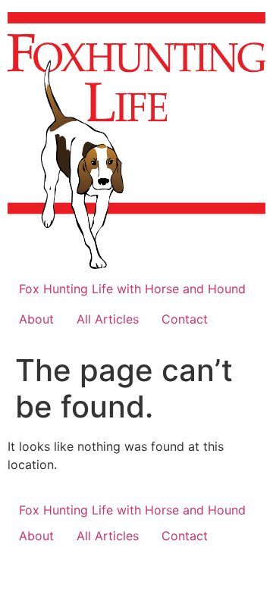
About (36, 319)
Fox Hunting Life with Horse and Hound (132, 288)
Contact (185, 319)
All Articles (108, 319)
